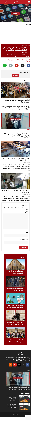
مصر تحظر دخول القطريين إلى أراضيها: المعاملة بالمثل (15, 323)
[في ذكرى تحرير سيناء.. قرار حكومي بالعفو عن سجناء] (15, 332)
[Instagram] (19, 364)
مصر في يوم (10, 414)
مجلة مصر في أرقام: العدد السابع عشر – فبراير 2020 (11, 405)
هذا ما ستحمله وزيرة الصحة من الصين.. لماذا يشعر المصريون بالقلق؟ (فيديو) (17, 135)
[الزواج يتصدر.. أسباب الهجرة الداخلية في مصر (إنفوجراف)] (15, 298)
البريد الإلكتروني (24, 239)
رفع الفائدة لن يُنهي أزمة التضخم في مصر (16, 272)
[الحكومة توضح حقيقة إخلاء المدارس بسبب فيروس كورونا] (15, 90)
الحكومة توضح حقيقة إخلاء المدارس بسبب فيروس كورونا (17, 101)
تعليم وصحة (27, 45)
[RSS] (10, 364)
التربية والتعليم (27, 60)
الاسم (26, 232)
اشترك (14, 56)
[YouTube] (15, 364)
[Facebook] (27, 364)
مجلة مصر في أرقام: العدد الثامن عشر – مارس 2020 (11, 397)
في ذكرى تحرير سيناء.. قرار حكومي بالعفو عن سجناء (15, 340)
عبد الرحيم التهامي (12, 54)
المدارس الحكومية (19, 60)
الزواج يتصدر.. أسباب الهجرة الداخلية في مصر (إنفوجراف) (14, 306)
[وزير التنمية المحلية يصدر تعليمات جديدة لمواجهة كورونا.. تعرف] (15, 181)
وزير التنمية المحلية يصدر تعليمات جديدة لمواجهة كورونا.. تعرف (16, 191)
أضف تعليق (19, 54)
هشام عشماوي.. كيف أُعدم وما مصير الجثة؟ (15, 289)
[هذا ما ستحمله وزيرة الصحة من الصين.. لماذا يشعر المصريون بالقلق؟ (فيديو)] (18, 379)
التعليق (26, 212)
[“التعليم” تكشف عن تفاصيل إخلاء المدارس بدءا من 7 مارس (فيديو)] (15, 149)
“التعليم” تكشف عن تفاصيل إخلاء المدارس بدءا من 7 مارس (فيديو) (16, 159)
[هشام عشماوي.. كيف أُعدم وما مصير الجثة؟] (15, 281)
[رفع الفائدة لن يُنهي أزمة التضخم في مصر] (15, 264)
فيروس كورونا (11, 60)
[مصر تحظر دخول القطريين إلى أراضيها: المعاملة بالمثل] (15, 315)
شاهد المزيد (15, 75)
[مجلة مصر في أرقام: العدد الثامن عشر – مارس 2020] (24, 398)
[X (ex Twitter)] (23, 364)
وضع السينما (19, 56)
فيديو (23, 45)
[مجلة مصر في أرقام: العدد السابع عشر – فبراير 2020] (24, 406)
